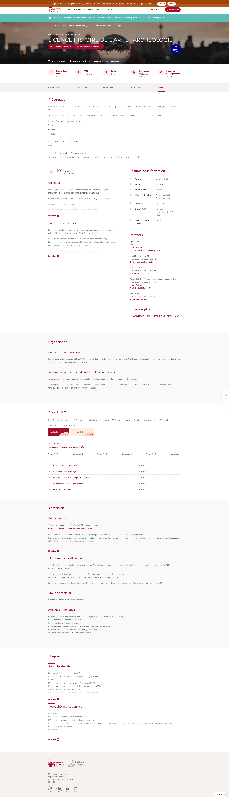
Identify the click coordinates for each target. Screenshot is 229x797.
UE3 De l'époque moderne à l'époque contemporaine (71, 477)
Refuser (171, 4)
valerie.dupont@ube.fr (141, 288)
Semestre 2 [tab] (78, 454)
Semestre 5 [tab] (151, 454)
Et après (161, 87)
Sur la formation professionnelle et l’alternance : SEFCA (156, 316)
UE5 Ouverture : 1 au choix (61, 489)
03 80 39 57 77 (138, 285)
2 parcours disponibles (62, 46)
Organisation (81, 87)
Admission (135, 87)
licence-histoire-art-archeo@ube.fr (146, 250)
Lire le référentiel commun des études (102, 9)
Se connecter (174, 9)
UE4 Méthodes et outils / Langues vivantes (67, 483)
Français (219, 795)
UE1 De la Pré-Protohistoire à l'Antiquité (66, 465)
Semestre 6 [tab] (176, 454)
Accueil (51, 25)
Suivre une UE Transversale (75, 9)
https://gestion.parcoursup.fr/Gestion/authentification (71, 528)
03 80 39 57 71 (138, 247)
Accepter (161, 4)
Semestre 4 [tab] (127, 454)
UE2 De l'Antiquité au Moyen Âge (64, 471)
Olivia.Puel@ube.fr (139, 299)
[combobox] (221, 794)
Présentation (53, 87)
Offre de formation (64, 25)
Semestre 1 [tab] (53, 454)
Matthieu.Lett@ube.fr (141, 273)
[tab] (58, 432)
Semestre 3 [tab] (102, 454)
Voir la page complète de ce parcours (64, 447)
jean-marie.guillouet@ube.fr (143, 262)
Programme (108, 87)
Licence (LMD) (81, 25)
